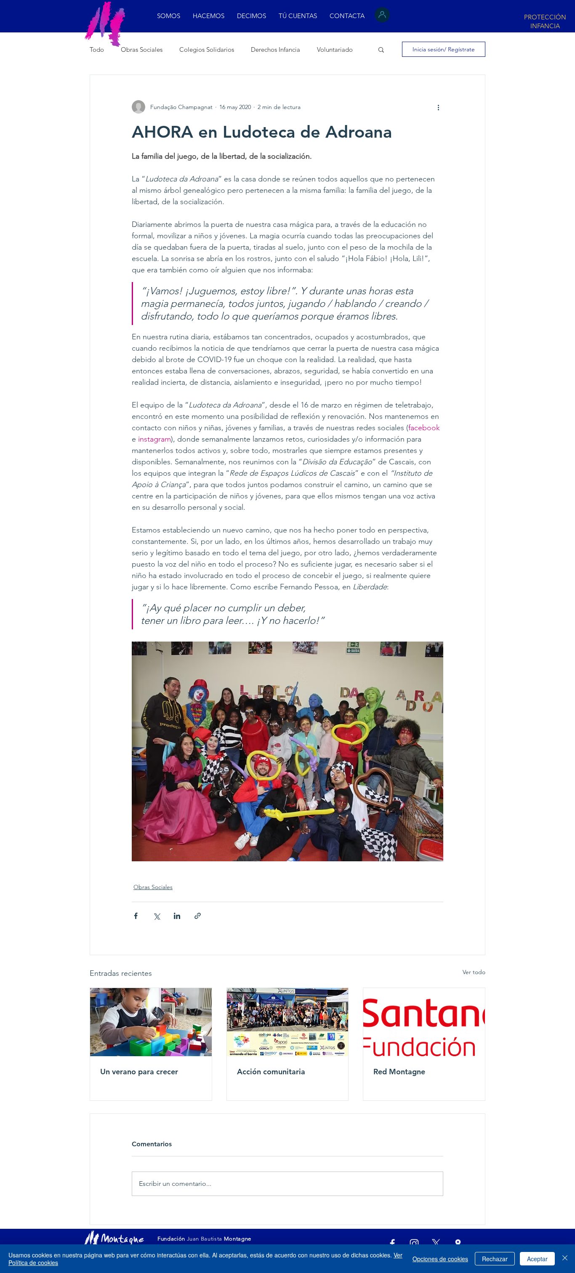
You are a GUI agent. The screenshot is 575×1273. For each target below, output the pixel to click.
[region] (544, 20)
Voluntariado (335, 49)
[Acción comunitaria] (288, 1022)
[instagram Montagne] (414, 1243)
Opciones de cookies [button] (440, 1258)
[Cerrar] (565, 1258)
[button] (251, 15)
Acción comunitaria (271, 1071)
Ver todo (474, 972)
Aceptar (537, 1258)
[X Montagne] (436, 1243)
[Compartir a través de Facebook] (136, 916)
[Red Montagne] (424, 1022)
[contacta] (458, 1243)
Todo (97, 49)
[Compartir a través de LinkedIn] (177, 916)
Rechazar (495, 1258)
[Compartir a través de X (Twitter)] (156, 916)
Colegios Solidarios (206, 49)
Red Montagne (399, 1071)
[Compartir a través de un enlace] (198, 916)
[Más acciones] (438, 107)
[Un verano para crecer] (151, 1022)
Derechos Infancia (275, 49)
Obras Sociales (141, 49)
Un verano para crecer (139, 1071)
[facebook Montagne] (392, 1243)
